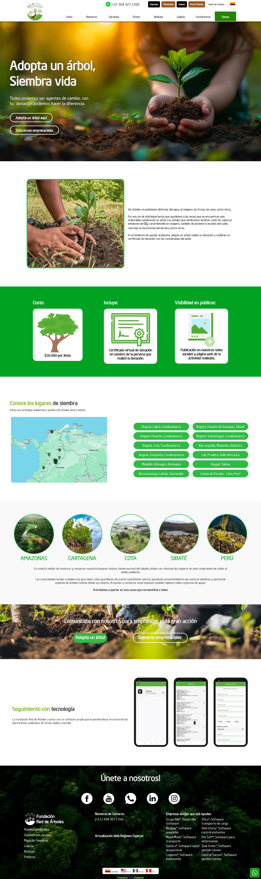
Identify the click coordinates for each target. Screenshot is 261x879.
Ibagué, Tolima (220, 464)
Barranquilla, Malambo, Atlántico (220, 445)
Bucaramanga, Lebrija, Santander (161, 473)
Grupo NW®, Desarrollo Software (181, 821)
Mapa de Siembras (36, 840)
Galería (28, 846)
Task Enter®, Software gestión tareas (216, 848)
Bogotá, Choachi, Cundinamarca (161, 436)
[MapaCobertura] (59, 481)
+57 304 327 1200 (125, 4)
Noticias (29, 851)
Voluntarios (168, 4)
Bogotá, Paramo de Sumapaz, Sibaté (220, 427)
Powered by (122, 877)
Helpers (181, 4)
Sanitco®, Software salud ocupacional (182, 848)
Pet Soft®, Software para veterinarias (218, 839)
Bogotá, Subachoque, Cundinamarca (220, 436)
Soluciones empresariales (34, 130)
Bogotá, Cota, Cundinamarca (161, 445)
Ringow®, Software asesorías (178, 830)
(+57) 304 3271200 (109, 819)
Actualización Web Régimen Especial (119, 836)
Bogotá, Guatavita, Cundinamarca (161, 455)
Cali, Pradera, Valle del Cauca (221, 455)
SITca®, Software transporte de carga (215, 821)
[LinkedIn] (152, 803)
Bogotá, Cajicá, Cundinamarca (161, 427)
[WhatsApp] (130, 803)
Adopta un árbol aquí (31, 117)
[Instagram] (174, 803)
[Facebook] (87, 803)
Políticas (29, 857)
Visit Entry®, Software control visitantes (216, 830)
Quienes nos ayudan (37, 835)
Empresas (154, 4)
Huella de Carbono (216, 4)
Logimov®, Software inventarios (179, 857)
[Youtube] (108, 803)
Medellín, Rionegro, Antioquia (161, 464)
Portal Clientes (196, 4)
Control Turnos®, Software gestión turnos (219, 857)
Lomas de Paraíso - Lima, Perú (220, 473)
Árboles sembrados (36, 829)
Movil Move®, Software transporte (181, 839)
